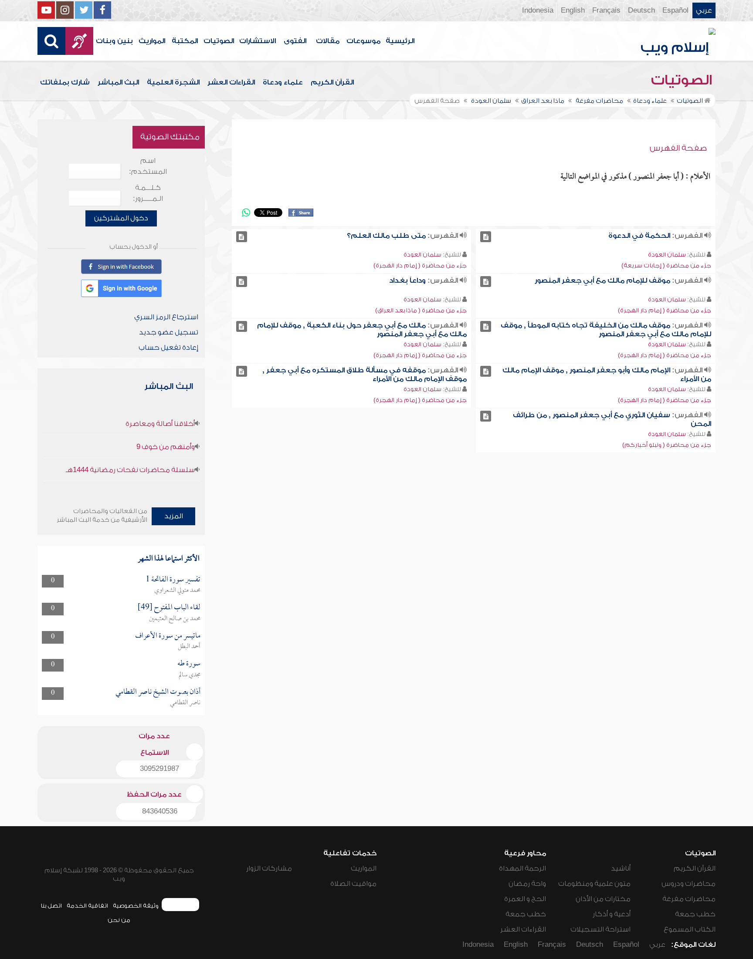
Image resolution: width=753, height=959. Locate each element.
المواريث (152, 41)
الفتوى (295, 41)
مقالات (327, 41)
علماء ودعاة (283, 82)
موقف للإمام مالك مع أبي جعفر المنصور (602, 280)
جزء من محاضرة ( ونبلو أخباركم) (666, 445)
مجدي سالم (189, 675)
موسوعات (363, 41)
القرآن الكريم (332, 82)
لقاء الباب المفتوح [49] (169, 607)
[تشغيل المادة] (485, 236)
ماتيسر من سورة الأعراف (167, 636)
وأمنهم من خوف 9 (165, 447)
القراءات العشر (231, 82)
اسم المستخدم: (148, 166)
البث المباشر (118, 82)
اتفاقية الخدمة (87, 905)
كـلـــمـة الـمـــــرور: (148, 193)
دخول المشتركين (121, 218)
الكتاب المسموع (690, 929)
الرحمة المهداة (522, 868)
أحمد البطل (189, 647)
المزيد (173, 516)
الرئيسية (400, 41)
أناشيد (621, 868)
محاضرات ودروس (688, 884)
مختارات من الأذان (603, 899)
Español (675, 10)
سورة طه (188, 663)
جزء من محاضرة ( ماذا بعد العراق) (421, 310)
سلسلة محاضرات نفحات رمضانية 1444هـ (130, 470)
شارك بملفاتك (65, 82)
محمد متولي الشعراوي (177, 591)
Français (606, 10)
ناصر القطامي (185, 703)
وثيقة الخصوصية (136, 905)
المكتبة (185, 41)
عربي (704, 10)
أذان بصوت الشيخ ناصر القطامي (157, 692)
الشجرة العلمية (173, 82)
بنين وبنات (114, 41)
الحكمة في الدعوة (639, 236)
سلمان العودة (667, 254)
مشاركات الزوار (269, 868)
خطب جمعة (695, 914)
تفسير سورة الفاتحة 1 (173, 579)
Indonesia (537, 10)
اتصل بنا (51, 905)
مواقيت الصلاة (353, 884)
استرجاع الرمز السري (166, 317)
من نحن (119, 920)
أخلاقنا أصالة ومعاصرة (160, 424)
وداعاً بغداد (407, 280)
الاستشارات (257, 41)
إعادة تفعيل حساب (168, 347)
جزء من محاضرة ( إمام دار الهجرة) (420, 265)
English (573, 10)
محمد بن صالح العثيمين (174, 619)
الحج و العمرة (525, 899)
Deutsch (641, 10)
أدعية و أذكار (612, 914)
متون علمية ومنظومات (594, 884)
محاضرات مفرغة (689, 899)
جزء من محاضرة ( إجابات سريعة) (666, 265)
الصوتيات (219, 41)
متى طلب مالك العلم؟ (386, 236)
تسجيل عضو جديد (168, 332)
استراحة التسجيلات (600, 929)
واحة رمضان (527, 884)
